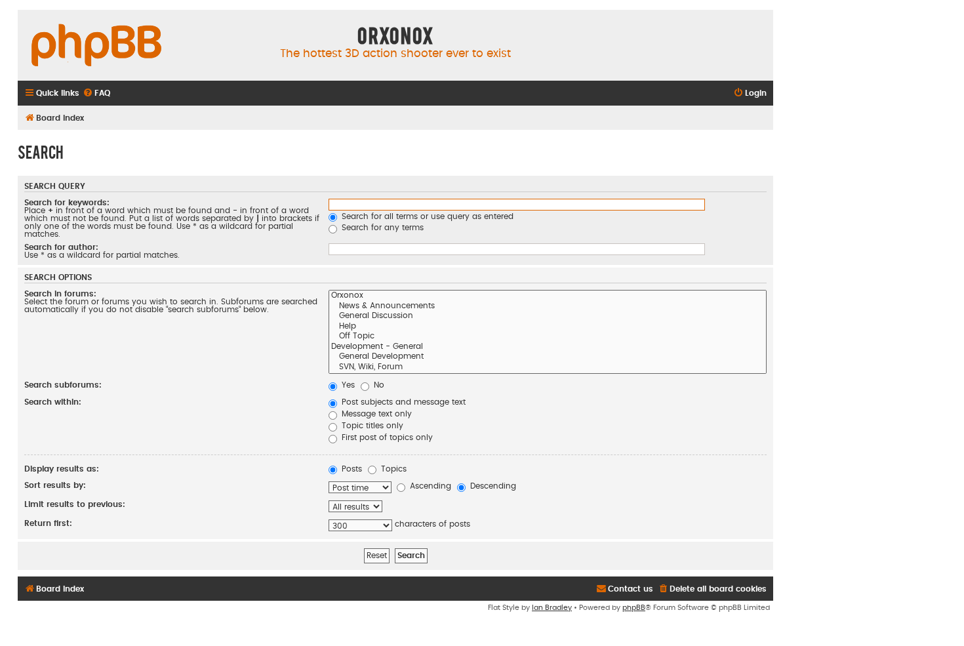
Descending (492, 486)
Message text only (375, 414)
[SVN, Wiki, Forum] (547, 368)
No (377, 385)
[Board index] (96, 46)
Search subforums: (63, 385)
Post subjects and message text (402, 402)
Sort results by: (55, 485)
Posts (350, 469)
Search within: (52, 402)
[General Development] (547, 357)
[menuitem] (96, 93)
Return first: (48, 523)
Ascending (429, 486)
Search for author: (61, 247)
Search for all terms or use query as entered (426, 216)
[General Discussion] (547, 317)
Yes (347, 385)
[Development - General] (547, 347)
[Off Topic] (547, 337)
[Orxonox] (547, 296)
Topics (392, 469)
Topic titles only (371, 426)
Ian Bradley (552, 607)
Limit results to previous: (74, 504)
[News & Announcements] (547, 307)
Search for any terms (381, 228)
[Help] (547, 327)
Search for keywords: (67, 203)
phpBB (633, 607)
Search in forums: (60, 294)
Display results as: (61, 469)
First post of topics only (386, 437)
